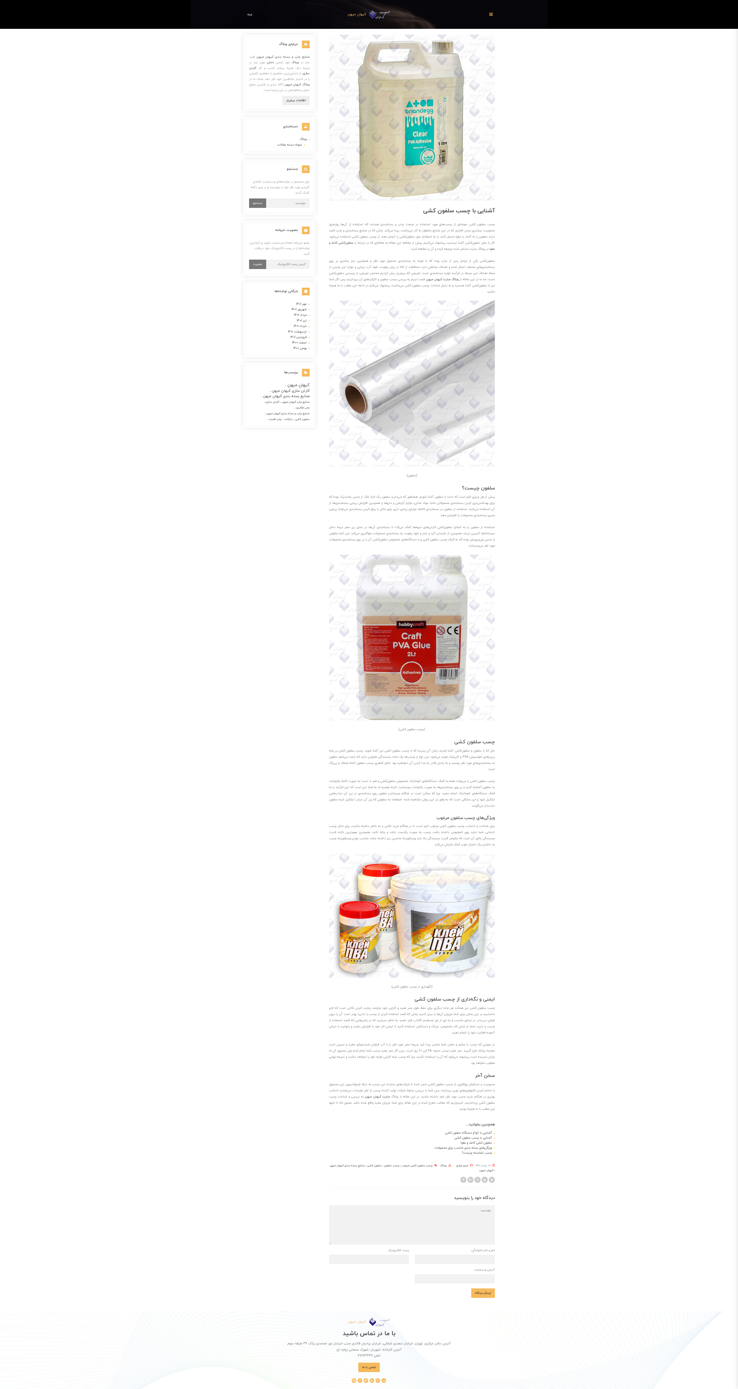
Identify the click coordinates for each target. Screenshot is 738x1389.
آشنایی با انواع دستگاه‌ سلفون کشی (468, 1133)
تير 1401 (302, 320)
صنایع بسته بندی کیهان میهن (286, 396)
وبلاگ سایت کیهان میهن (442, 279)
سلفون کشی (374, 1165)
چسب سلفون (391, 1165)
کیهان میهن (486, 1170)
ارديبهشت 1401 (297, 332)
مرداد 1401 (300, 315)
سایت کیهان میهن (377, 1097)
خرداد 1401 (300, 326)
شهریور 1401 (299, 309)
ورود (249, 14)
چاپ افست (275, 419)
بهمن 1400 (300, 348)
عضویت (257, 264)
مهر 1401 (301, 304)
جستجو (257, 203)
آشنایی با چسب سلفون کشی (473, 1138)
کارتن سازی (272, 402)
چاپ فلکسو (303, 408)
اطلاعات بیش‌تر (296, 100)
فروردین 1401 (298, 337)
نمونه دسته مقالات (289, 145)
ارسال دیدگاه (483, 1293)
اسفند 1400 (299, 343)
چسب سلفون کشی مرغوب (417, 1165)
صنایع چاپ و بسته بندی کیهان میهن (288, 413)
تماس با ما (369, 1367)
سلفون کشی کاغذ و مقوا (476, 1143)
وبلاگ (443, 1165)
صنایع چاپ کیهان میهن (295, 402)
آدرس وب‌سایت (484, 1270)
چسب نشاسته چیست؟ (477, 1153)
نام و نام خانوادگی (483, 1250)
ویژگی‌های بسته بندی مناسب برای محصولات (463, 1148)
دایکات (287, 419)
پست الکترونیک (398, 1250)
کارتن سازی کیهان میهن (290, 390)
